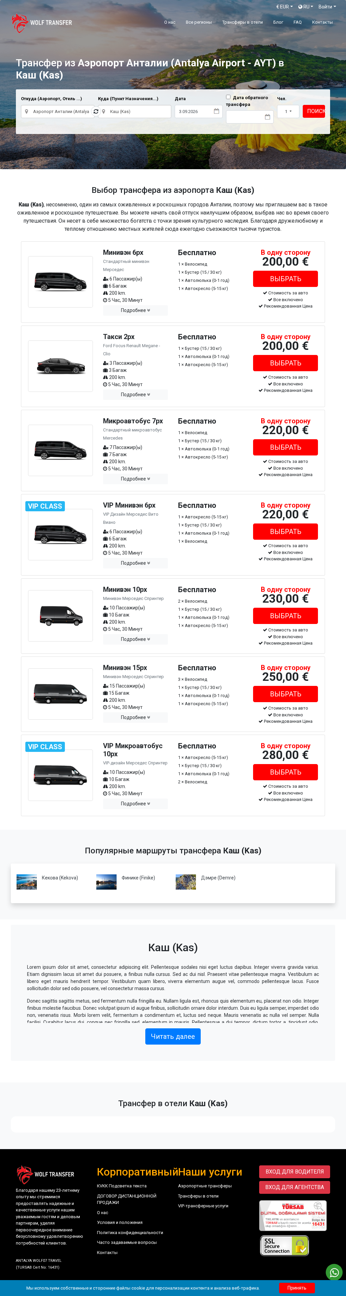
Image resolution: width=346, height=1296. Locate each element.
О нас (169, 22)
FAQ (298, 22)
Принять (297, 1288)
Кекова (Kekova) (60, 877)
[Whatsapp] (334, 1272)
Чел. (282, 98)
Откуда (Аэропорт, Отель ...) (51, 98)
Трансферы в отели (242, 22)
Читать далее (173, 1036)
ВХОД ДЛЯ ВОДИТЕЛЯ (295, 1171)
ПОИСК (316, 111)
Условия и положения (120, 1222)
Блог (278, 22)
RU (306, 6)
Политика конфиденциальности (130, 1232)
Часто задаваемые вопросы (127, 1242)
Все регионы (199, 22)
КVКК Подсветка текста (122, 1185)
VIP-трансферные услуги (203, 1205)
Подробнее (134, 310)
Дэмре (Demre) (218, 877)
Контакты (322, 22)
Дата (180, 98)
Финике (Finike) (138, 877)
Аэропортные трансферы (205, 1185)
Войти (325, 6)
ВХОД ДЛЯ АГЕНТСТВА (294, 1187)
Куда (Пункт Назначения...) (128, 98)
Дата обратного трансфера (247, 101)
